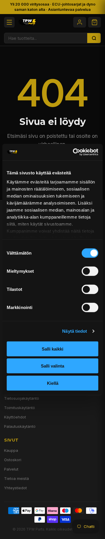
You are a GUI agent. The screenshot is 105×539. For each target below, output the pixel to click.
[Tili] (79, 22)
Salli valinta (52, 365)
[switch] (90, 271)
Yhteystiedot (15, 487)
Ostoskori (12, 459)
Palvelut (11, 469)
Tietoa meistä (16, 478)
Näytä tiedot (74, 331)
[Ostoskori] (94, 22)
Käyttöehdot (15, 417)
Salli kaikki (52, 348)
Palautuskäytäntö (20, 426)
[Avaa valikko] (9, 22)
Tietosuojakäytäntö (21, 398)
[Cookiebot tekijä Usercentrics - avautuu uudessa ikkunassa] (74, 152)
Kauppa (11, 450)
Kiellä (52, 382)
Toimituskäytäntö (19, 407)
